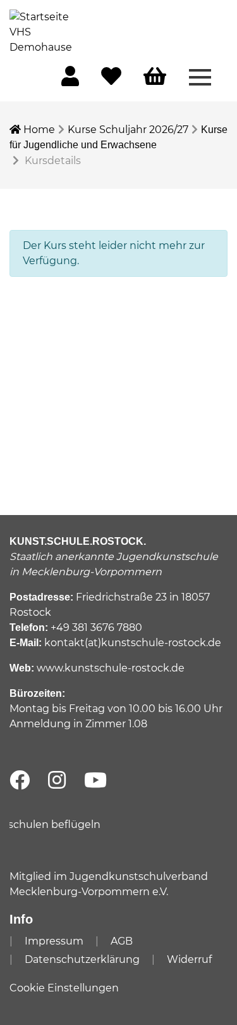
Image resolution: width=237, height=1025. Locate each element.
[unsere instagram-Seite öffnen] (57, 781)
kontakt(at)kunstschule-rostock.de (132, 643)
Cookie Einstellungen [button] (64, 988)
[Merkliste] (111, 80)
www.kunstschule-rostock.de (111, 668)
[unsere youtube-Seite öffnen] (95, 781)
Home (38, 130)
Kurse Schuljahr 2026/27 (128, 130)
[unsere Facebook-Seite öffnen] (19, 781)
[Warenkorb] (154, 77)
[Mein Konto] (70, 80)
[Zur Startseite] (41, 31)
